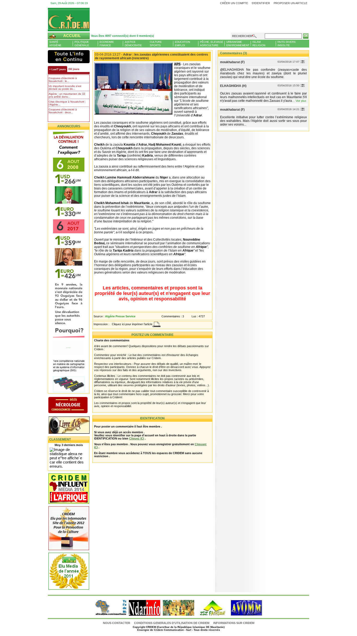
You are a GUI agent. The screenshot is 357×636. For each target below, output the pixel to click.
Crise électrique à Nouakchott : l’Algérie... (67, 103)
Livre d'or (73, 425)
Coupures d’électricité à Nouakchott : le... (63, 79)
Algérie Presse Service (120, 316)
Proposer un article (290, 3)
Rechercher (242, 36)
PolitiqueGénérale (81, 43)
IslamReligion (258, 43)
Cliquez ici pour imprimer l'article (132, 324)
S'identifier (261, 3)
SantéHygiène (55, 43)
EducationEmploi (182, 43)
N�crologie (73, 405)
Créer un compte (234, 3)
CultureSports (156, 43)
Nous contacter (117, 623)
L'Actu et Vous (69, 56)
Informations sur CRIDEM (233, 623)
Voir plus (301, 100)
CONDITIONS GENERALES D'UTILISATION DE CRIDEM (171, 623)
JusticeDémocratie (133, 43)
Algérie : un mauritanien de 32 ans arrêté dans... (67, 95)
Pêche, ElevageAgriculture (211, 43)
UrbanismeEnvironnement (237, 43)
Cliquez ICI (136, 438)
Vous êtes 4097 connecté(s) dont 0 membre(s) (122, 35)
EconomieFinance (107, 43)
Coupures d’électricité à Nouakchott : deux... (63, 111)
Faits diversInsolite (287, 43)
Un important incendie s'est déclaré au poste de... (65, 87)
